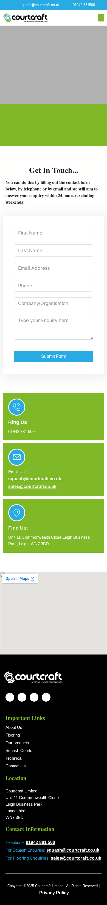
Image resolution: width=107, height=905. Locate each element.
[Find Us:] (16, 512)
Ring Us (17, 422)
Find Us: (18, 528)
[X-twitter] (34, 697)
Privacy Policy (54, 892)
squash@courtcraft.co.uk (34, 478)
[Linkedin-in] (46, 697)
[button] (101, 17)
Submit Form (53, 356)
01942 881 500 (40, 842)
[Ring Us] (16, 407)
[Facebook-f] (22, 697)
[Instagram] (9, 697)
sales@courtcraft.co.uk (32, 486)
